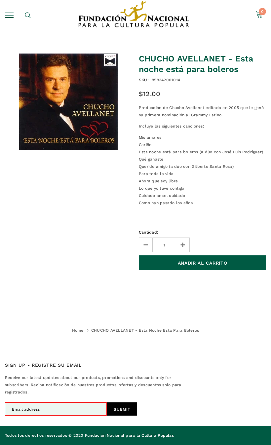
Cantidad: (148, 232)
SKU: (144, 80)
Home (78, 330)
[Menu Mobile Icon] (9, 15)
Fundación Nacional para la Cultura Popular (129, 435)
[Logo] (135, 15)
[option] (68, 102)
